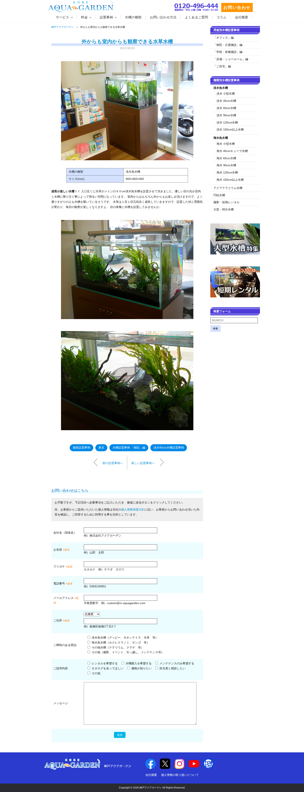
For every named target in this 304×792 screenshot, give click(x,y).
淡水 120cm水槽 (227, 122)
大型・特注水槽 (223, 209)
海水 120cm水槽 (227, 172)
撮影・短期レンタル (226, 202)
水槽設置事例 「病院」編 (129, 447)
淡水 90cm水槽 (226, 115)
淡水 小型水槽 (226, 93)
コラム (221, 17)
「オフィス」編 (223, 37)
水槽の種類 (133, 17)
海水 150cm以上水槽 (230, 179)
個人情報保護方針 (132, 509)
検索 (215, 328)
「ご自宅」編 (222, 66)
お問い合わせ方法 (163, 17)
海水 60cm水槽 (226, 158)
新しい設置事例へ (142, 462)
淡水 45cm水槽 (226, 100)
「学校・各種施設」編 (227, 51)
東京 (101, 447)
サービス (62, 17)
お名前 (57, 549)
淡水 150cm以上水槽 (230, 129)
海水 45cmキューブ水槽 (232, 151)
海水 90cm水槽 (226, 165)
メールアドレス (63, 598)
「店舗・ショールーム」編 (230, 59)
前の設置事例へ (113, 462)
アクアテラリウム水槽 (227, 188)
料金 (84, 17)
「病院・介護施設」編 (227, 44)
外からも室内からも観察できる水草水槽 (127, 41)
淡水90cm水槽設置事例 (168, 447)
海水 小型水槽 (226, 143)
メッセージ (60, 703)
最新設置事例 (81, 447)
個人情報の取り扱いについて (180, 775)
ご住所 (61, 620)
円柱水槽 (219, 195)
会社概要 (241, 17)
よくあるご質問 (196, 17)
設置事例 (106, 17)
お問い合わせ (237, 7)
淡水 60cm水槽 (226, 108)
